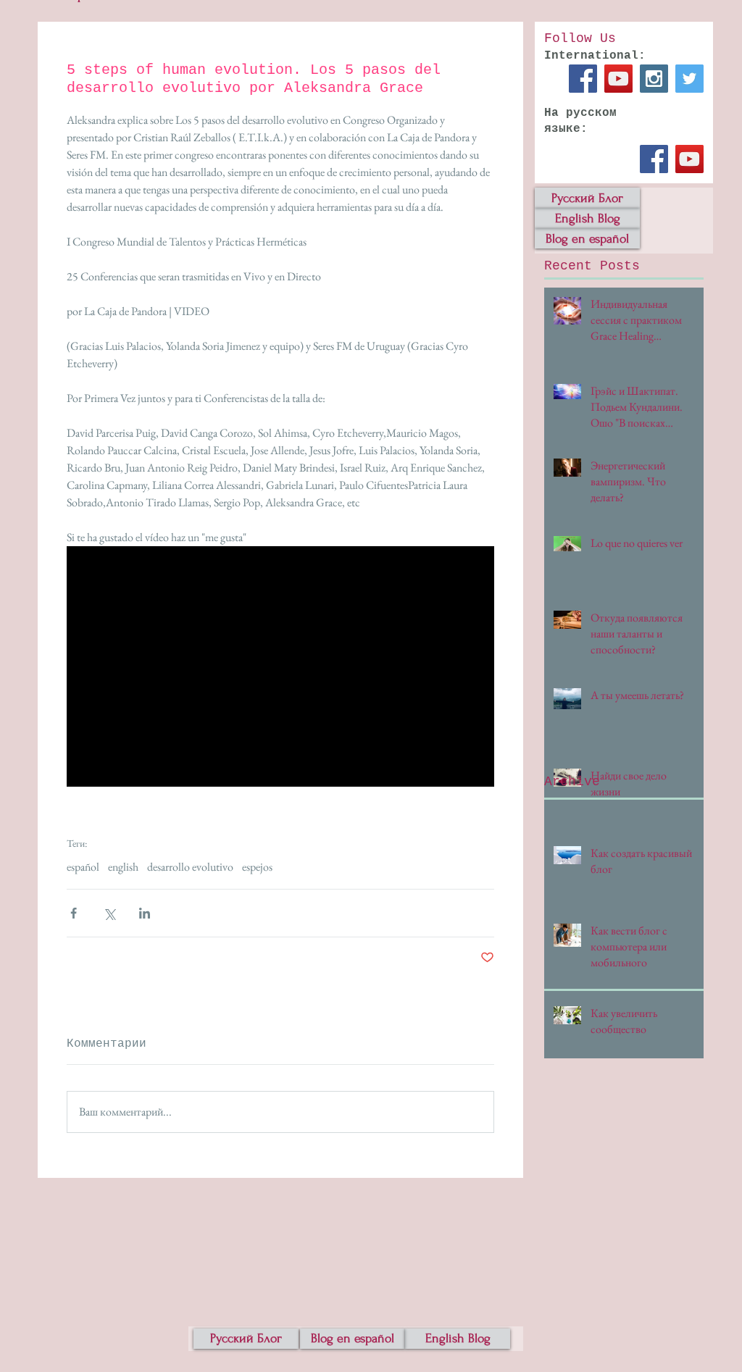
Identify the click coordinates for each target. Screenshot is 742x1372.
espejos (257, 867)
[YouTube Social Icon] (618, 78)
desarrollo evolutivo (190, 867)
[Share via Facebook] (73, 913)
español (83, 867)
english (123, 867)
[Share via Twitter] (109, 913)
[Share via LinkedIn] (144, 913)
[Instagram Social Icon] (654, 78)
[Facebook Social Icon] (583, 78)
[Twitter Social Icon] (689, 78)
